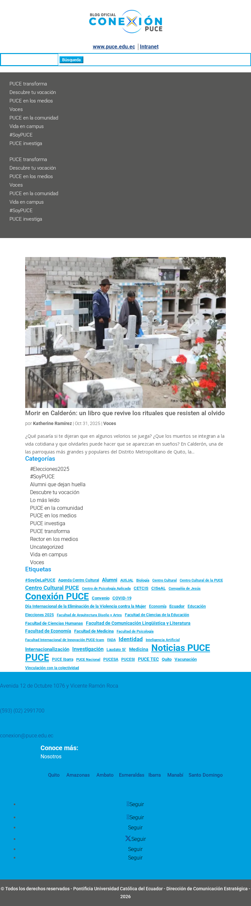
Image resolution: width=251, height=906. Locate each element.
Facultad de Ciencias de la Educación (157, 615)
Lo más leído (44, 500)
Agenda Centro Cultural (78, 580)
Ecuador (177, 606)
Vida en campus (26, 126)
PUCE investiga (25, 143)
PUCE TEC (148, 659)
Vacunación (186, 659)
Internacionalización (47, 649)
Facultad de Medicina (94, 631)
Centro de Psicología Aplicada (106, 588)
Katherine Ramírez (52, 423)
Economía (157, 606)
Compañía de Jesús (185, 588)
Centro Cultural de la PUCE (201, 580)
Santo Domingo (206, 775)
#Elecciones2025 (49, 469)
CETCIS (141, 588)
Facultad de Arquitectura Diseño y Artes (89, 615)
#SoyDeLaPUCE (40, 580)
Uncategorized (46, 547)
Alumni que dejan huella (58, 484)
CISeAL (158, 588)
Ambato (104, 775)
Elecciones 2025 (39, 615)
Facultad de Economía (48, 631)
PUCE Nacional (88, 659)
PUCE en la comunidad (33, 118)
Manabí (174, 775)
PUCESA (110, 659)
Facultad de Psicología (135, 631)
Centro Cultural (164, 580)
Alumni (109, 580)
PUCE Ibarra (62, 659)
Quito (167, 659)
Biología (142, 580)
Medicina (138, 649)
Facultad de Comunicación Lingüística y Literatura (138, 623)
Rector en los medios (54, 539)
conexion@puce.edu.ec (26, 735)
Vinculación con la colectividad (52, 668)
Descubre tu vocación (32, 92)
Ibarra (154, 775)
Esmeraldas (131, 775)
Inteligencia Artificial (163, 640)
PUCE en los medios (31, 101)
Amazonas (77, 775)
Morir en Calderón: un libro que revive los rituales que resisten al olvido (125, 413)
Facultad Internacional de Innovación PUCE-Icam (64, 640)
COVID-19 (121, 598)
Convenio (100, 598)
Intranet (149, 47)
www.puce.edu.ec (114, 47)
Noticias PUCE (180, 648)
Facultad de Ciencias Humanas (54, 623)
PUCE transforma (28, 84)
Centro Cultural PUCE (52, 587)
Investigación (88, 649)
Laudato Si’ (116, 649)
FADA (111, 640)
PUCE (37, 658)
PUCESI (128, 659)
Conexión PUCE (57, 597)
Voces (16, 109)
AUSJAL (126, 580)
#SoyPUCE (21, 135)
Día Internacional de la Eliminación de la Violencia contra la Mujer (85, 606)
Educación (197, 606)
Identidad (131, 639)
